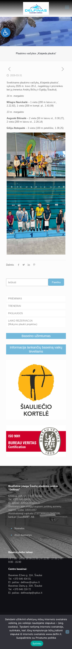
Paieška (56, 282)
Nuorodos (19, 528)
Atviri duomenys (23, 535)
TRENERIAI (14, 306)
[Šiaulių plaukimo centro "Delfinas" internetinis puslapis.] (36, 8)
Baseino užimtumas (36, 336)
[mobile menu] (67, 7)
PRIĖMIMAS (15, 298)
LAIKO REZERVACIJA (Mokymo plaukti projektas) (22, 322)
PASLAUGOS (15, 313)
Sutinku (37, 643)
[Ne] (67, 632)
